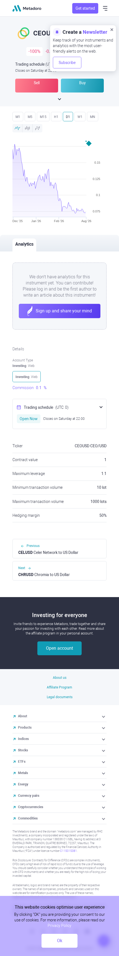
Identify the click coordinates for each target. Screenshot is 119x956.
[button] (104, 716)
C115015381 (68, 850)
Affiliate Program (59, 687)
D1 (68, 117)
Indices (23, 739)
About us (59, 678)
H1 (56, 117)
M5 (30, 117)
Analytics (24, 244)
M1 (17, 117)
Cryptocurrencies (30, 807)
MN (92, 117)
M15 (43, 117)
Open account (59, 648)
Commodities (28, 818)
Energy (23, 784)
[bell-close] (112, 29)
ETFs (21, 762)
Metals (23, 773)
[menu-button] (105, 8)
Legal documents (60, 697)
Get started (85, 8)
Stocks (23, 750)
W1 (79, 117)
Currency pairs (28, 796)
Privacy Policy (59, 925)
